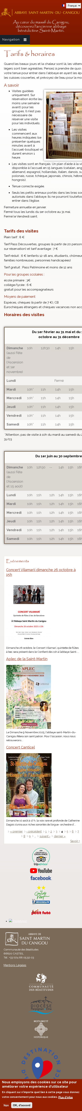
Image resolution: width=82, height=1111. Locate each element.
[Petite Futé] (41, 914)
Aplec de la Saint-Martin (26, 659)
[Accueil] (41, 16)
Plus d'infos (65, 1097)
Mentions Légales (15, 965)
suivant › (45, 836)
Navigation (11, 39)
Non (6, 1105)
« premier (16, 831)
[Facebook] (41, 879)
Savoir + (75, 841)
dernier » (59, 836)
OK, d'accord (21, 1105)
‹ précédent (34, 831)
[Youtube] (41, 870)
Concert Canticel (20, 747)
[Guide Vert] (41, 904)
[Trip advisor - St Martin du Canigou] (41, 857)
